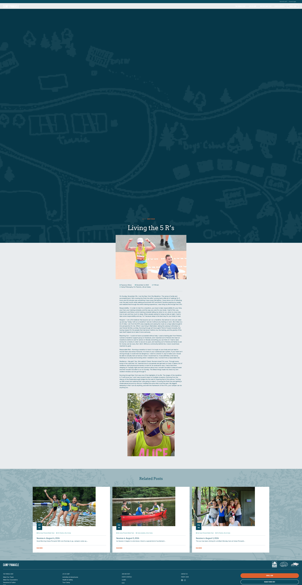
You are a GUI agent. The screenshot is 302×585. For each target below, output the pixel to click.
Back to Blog (151, 219)
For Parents (137, 287)
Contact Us (184, 574)
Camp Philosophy (127, 287)
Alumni (124, 580)
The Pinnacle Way (240, 6)
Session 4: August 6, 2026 (48, 538)
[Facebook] (182, 580)
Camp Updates (141, 533)
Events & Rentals (279, 6)
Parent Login (292, 1)
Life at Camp (252, 6)
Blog (123, 583)
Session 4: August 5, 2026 (127, 538)
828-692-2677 (283, 1)
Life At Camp (66, 574)
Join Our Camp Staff (266, 6)
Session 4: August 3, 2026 (207, 538)
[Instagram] (185, 580)
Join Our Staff (126, 574)
